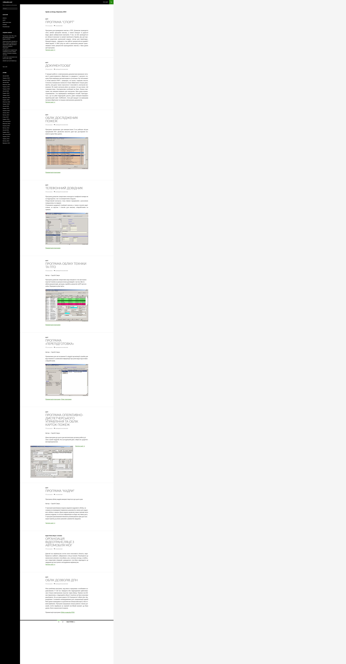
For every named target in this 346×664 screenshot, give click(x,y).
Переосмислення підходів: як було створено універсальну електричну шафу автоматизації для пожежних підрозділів (10, 44)
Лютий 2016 (6, 130)
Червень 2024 (6, 78)
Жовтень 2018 (6, 101)
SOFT (46, 19)
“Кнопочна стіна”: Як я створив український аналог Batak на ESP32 (10, 37)
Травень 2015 (6, 138)
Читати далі (50, 50)
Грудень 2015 (6, 132)
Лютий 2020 (6, 91)
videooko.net (7, 2)
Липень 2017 (6, 112)
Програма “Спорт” (59, 22)
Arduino (5, 18)
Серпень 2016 (6, 125)
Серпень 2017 (6, 110)
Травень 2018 (6, 104)
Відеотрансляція (50, 535)
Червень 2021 (6, 86)
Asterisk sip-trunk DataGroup (9, 60)
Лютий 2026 (6, 75)
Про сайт (105, 2)
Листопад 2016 (6, 121)
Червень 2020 (6, 88)
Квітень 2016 (6, 127)
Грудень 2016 (6, 119)
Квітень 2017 (6, 114)
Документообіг (58, 65)
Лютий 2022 (6, 82)
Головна (59, 535)
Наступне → (70, 622)
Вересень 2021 (6, 84)
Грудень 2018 (6, 99)
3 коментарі (58, 494)
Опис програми (66, 399)
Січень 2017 (6, 117)
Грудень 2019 (6, 93)
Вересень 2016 (6, 123)
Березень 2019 (6, 97)
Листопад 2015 (6, 134)
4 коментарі (58, 25)
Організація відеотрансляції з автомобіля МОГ (59, 542)
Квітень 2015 (6, 140)
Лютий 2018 (6, 106)
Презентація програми (52, 172)
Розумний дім (6, 26)
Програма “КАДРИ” (59, 490)
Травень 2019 (6, 95)
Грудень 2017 (6, 108)
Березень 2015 (6, 143)
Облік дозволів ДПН (61, 580)
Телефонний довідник (64, 188)
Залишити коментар (61, 69)
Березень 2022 (6, 80)
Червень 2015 (6, 136)
